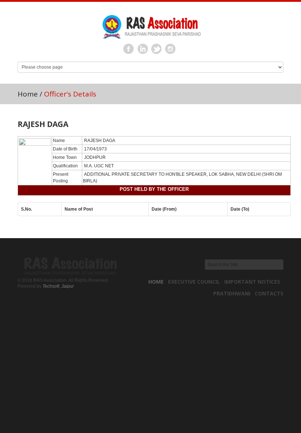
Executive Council (194, 281)
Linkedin (142, 49)
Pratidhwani (231, 293)
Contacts (269, 293)
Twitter (156, 49)
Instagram (170, 49)
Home (28, 94)
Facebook (128, 49)
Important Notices (252, 281)
